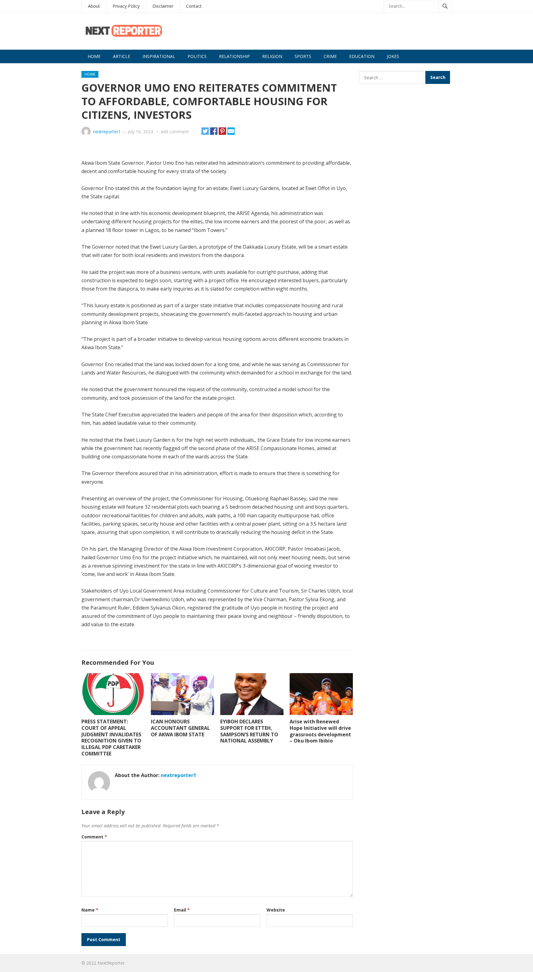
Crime (330, 56)
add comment (175, 131)
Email (182, 910)
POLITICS (197, 56)
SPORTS (303, 56)
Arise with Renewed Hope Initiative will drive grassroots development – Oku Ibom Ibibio (320, 731)
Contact (194, 6)
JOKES (393, 56)
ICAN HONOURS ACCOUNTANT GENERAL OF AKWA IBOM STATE (180, 728)
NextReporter (111, 963)
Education (361, 56)
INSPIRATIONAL (159, 56)
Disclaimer (162, 6)
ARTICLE (121, 56)
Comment (94, 837)
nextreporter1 (107, 131)
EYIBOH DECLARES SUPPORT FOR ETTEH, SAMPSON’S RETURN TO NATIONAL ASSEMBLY (249, 731)
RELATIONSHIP (234, 56)
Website (275, 910)
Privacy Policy (126, 6)
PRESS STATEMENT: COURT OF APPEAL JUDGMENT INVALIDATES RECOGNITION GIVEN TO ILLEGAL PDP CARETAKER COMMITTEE (111, 737)
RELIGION (272, 56)
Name (89, 910)
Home (94, 56)
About (94, 6)
